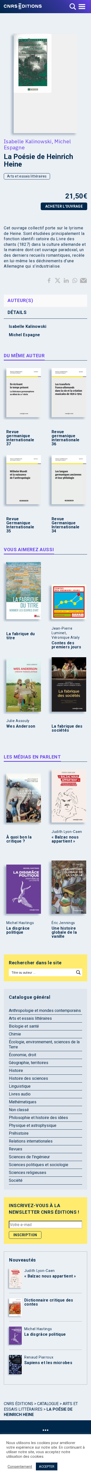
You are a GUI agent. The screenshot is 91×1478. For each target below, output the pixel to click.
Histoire (16, 1070)
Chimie (15, 1034)
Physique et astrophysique (32, 1125)
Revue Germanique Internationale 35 (20, 525)
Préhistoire (19, 1133)
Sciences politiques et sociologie (38, 1164)
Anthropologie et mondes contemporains (45, 1010)
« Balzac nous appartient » (65, 839)
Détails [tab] (17, 312)
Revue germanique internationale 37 (20, 438)
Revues (15, 1149)
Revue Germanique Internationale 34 (65, 525)
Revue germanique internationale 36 (65, 438)
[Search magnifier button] (78, 972)
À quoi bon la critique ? (19, 839)
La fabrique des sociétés (67, 728)
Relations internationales (31, 1141)
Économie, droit (22, 1054)
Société (15, 1180)
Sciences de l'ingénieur (29, 1156)
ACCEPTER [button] (46, 1466)
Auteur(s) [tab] (20, 300)
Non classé (19, 1109)
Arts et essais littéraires (27, 176)
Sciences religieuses (27, 1172)
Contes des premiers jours (66, 645)
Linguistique (20, 1086)
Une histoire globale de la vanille (64, 932)
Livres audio (20, 1094)
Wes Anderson (20, 726)
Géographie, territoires (28, 1062)
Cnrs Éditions (18, 1403)
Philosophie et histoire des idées (38, 1117)
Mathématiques (22, 1102)
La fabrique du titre (20, 636)
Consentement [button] (20, 1466)
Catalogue (48, 1403)
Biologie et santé (24, 1026)
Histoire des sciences (28, 1078)
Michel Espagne (24, 334)
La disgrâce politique (18, 930)
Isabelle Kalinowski (28, 141)
